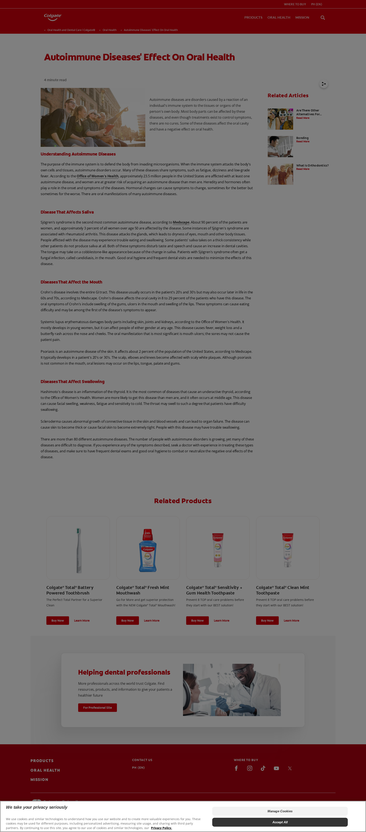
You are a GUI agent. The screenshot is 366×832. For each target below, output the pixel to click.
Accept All (280, 822)
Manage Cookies (280, 811)
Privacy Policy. (161, 828)
